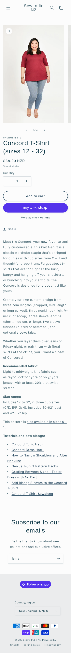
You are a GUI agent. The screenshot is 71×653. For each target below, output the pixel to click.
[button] (8, 7)
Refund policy (31, 645)
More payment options (35, 217)
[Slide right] (44, 130)
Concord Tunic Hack (27, 444)
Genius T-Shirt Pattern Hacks (35, 466)
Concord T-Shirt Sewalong (32, 494)
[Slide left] (26, 130)
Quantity (9, 173)
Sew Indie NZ (33, 640)
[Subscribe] (58, 559)
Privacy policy (52, 645)
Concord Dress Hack (28, 450)
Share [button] (12, 229)
